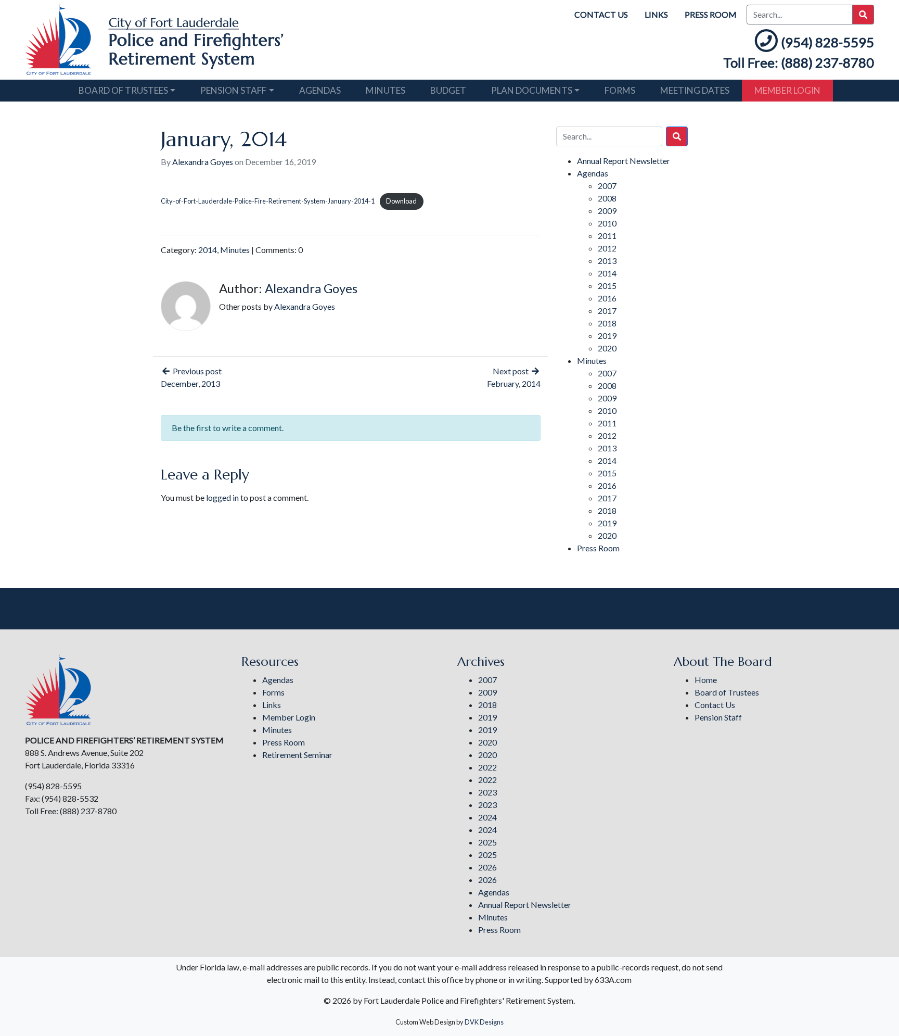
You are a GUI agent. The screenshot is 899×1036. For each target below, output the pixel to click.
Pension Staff (233, 90)
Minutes (385, 90)
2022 (487, 767)
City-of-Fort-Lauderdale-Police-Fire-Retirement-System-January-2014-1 (268, 201)
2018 (607, 323)
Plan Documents (531, 90)
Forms (620, 90)
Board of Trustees (123, 90)
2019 (607, 335)
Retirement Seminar (297, 755)
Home (706, 680)
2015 (607, 285)
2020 (607, 348)
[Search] (677, 136)
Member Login (787, 90)
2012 (607, 248)
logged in (222, 497)
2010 (607, 223)
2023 (487, 792)
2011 (607, 236)
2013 (607, 261)
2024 (487, 817)
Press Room (711, 14)
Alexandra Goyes (202, 162)
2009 (607, 211)
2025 (487, 842)
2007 (607, 186)
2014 (207, 250)
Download (401, 201)
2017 (607, 310)
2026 (487, 867)
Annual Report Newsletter (623, 161)
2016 (607, 298)
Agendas (320, 90)
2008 (607, 198)
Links (656, 14)
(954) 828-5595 (827, 42)
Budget (448, 90)
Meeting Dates (694, 90)
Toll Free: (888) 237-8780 (798, 62)
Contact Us (601, 14)
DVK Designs (484, 1022)
